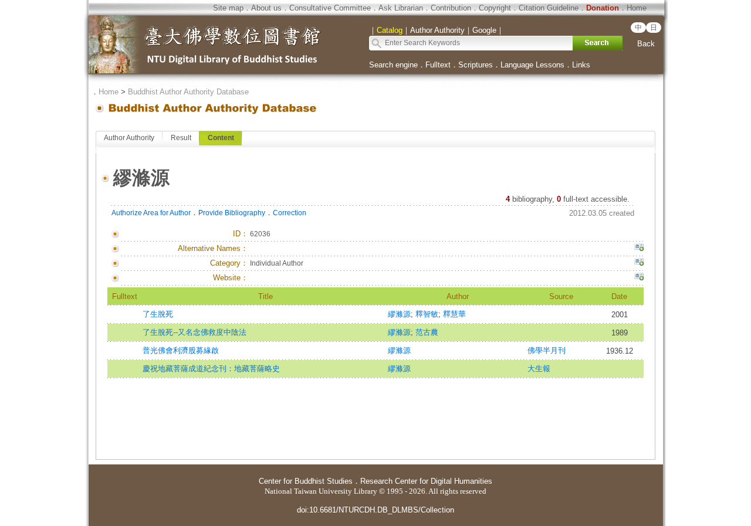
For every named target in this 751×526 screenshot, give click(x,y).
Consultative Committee (330, 8)
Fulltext (438, 64)
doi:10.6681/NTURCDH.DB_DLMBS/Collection (375, 509)
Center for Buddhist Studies (306, 481)
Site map (228, 8)
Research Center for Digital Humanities (426, 481)
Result (181, 138)
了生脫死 (158, 314)
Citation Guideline (549, 8)
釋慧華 (454, 314)
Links (581, 64)
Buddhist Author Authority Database (188, 91)
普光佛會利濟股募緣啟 (181, 350)
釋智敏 (426, 314)
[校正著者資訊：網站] (639, 278)
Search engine (393, 64)
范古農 (426, 332)
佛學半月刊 (546, 350)
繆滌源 (399, 314)
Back (646, 43)
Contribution (451, 8)
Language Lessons (532, 64)
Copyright (495, 8)
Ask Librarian (400, 8)
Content (221, 138)
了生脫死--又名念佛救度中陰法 (194, 332)
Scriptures (475, 64)
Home (637, 8)
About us (266, 8)
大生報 (538, 368)
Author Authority (129, 138)
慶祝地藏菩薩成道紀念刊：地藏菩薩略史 (211, 368)
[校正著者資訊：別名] (639, 249)
